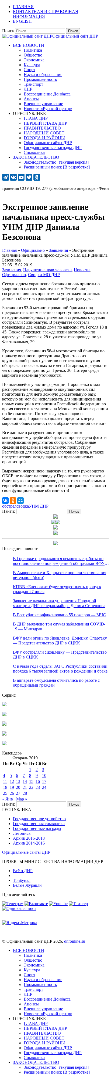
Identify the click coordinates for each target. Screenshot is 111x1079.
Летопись (21, 833)
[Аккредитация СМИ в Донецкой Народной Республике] (4, 705)
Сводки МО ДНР (44, 274)
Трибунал (21, 880)
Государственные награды (37, 828)
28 (25, 793)
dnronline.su (74, 941)
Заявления (11, 269)
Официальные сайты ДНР (26, 852)
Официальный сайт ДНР (75, 36)
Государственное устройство (39, 818)
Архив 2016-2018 (29, 838)
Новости (82, 269)
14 (25, 781)
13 (18, 781)
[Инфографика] (4, 744)
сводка (22, 506)
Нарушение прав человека (47, 269)
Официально (14, 274)
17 (44, 781)
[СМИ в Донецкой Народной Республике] (4, 714)
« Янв (7, 799)
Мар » (21, 799)
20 (18, 787)
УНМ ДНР (38, 506)
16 (38, 781)
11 (5, 781)
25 (5, 793)
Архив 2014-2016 (29, 843)
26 (12, 793)
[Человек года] (58, 522)
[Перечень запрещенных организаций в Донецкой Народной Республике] (4, 724)
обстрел (9, 506)
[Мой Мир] (20, 500)
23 (38, 787)
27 (18, 793)
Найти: (8, 511)
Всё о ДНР (23, 870)
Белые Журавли (27, 885)
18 (5, 787)
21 (25, 787)
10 (44, 775)
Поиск (8, 30)
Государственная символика (39, 823)
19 (12, 787)
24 (44, 787)
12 (12, 781)
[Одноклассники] (13, 500)
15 (31, 781)
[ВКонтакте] (5, 500)
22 (31, 787)
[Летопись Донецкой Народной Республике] (4, 734)
